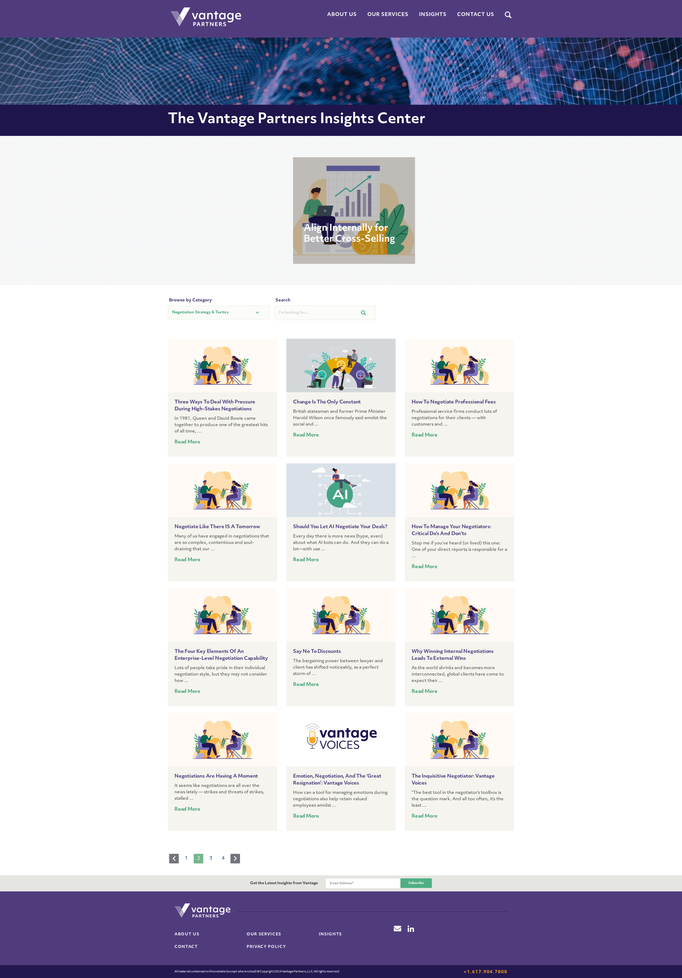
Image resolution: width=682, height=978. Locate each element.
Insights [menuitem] (432, 15)
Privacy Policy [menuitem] (266, 947)
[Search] (508, 15)
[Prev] (174, 858)
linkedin (411, 929)
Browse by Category (190, 300)
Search (282, 300)
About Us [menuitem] (342, 15)
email (397, 928)
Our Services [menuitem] (387, 15)
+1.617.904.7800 (486, 972)
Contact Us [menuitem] (475, 15)
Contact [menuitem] (186, 947)
